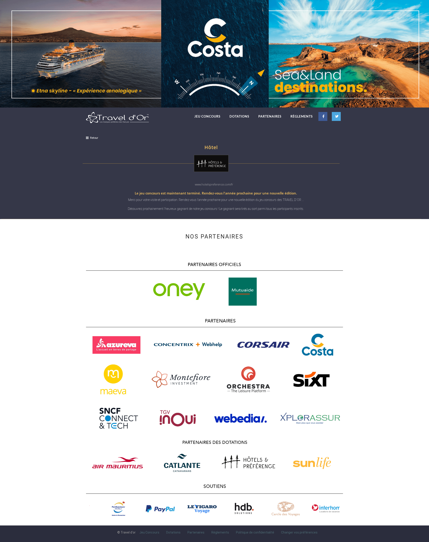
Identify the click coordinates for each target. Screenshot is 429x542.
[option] (110, 509)
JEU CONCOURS (207, 116)
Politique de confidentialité (255, 532)
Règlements (220, 532)
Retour (93, 137)
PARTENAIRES (270, 116)
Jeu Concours (149, 532)
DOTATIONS (239, 116)
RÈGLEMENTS (301, 116)
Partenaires (195, 532)
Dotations (173, 532)
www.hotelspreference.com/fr (214, 184)
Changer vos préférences (299, 532)
